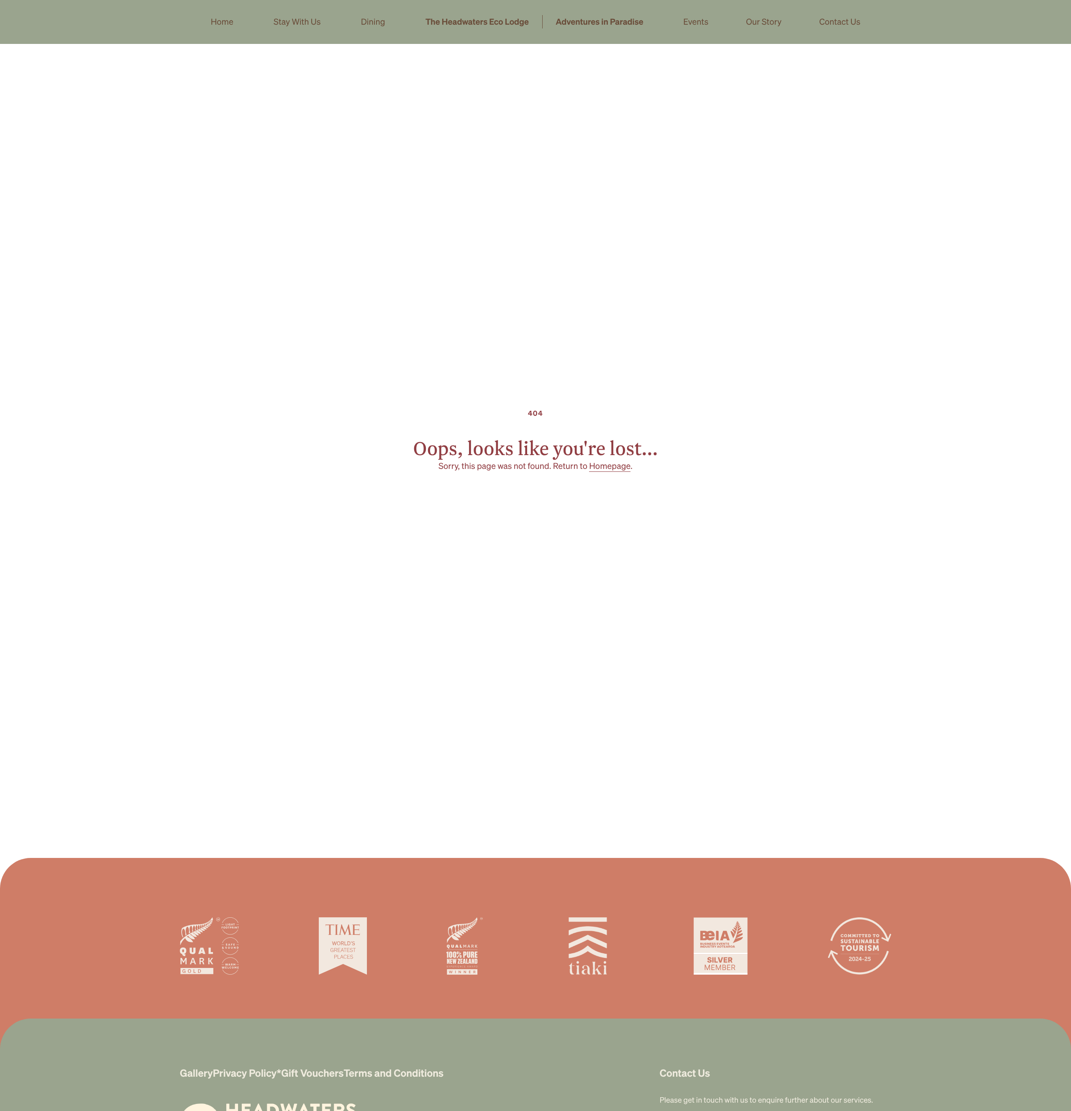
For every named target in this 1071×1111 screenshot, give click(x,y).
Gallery (196, 1072)
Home (222, 21)
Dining (373, 21)
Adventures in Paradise (599, 21)
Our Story (763, 21)
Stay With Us (297, 21)
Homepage (609, 465)
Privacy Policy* (247, 1072)
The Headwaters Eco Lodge (477, 21)
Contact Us (839, 21)
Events (695, 21)
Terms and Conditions (393, 1072)
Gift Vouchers (312, 1072)
